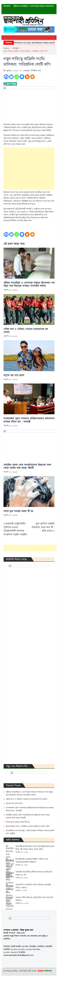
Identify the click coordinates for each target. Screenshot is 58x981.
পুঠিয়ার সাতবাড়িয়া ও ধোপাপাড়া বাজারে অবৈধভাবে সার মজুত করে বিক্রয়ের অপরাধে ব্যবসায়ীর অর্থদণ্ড (29, 284)
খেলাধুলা (26, 70)
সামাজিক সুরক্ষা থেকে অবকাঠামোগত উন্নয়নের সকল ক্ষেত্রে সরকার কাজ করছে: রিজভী (27, 466)
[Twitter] (11, 76)
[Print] (27, 76)
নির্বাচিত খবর (36, 70)
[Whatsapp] (16, 76)
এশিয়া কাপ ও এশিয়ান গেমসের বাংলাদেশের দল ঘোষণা (26, 331)
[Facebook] (6, 76)
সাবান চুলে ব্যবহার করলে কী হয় (18, 511)
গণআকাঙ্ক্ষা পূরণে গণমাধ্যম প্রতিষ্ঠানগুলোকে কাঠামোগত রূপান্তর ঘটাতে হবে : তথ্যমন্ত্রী (29, 420)
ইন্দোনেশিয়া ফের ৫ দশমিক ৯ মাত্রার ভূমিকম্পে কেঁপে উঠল (28, 826)
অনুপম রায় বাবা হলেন (14, 375)
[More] (32, 76)
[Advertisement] (29, 169)
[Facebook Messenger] (22, 76)
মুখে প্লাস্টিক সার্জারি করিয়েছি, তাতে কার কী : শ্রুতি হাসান (43, 527)
